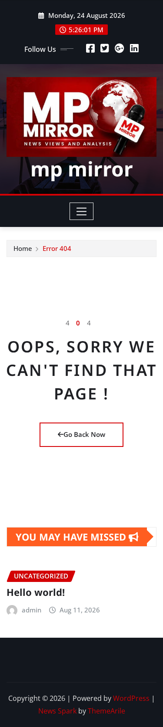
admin (31, 609)
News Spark (57, 711)
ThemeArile (106, 711)
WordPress (131, 698)
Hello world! (36, 592)
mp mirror (81, 168)
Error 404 (57, 248)
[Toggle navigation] (81, 211)
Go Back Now (84, 434)
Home (22, 248)
